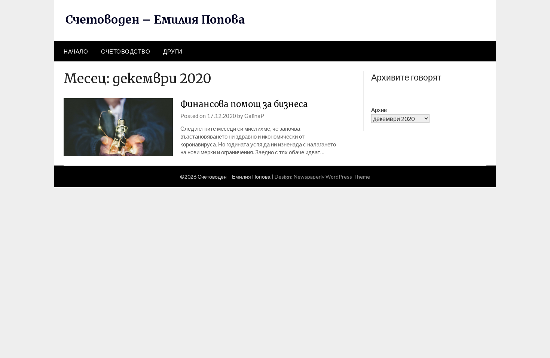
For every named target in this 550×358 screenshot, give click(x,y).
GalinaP (254, 115)
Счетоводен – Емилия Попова (155, 19)
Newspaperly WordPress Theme (332, 176)
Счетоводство (125, 51)
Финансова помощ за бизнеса (244, 104)
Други (173, 51)
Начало (76, 51)
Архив (379, 109)
